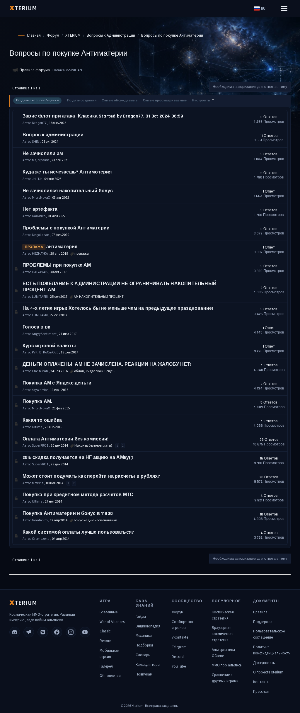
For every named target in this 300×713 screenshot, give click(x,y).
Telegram (179, 647)
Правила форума (35, 70)
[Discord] (14, 632)
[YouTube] (85, 632)
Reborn (105, 641)
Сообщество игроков (182, 625)
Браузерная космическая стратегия (222, 634)
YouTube (179, 666)
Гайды (141, 616)
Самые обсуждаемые (119, 100)
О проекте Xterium (268, 672)
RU (263, 8)
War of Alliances (112, 621)
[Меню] (284, 8)
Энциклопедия (148, 626)
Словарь (143, 655)
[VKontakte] (43, 632)
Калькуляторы (148, 664)
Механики (144, 635)
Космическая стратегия (223, 615)
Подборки (144, 645)
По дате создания (81, 100)
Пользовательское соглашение (269, 634)
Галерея (106, 666)
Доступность (264, 663)
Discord (178, 656)
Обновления (110, 675)
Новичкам (144, 674)
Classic (105, 631)
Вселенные (108, 612)
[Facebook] (57, 632)
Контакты (261, 682)
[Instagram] (71, 632)
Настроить (201, 100)
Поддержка (262, 621)
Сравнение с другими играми (225, 678)
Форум (177, 612)
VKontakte (180, 637)
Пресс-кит (261, 691)
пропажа (34, 247)
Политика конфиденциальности (272, 650)
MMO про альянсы (227, 665)
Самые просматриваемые (165, 100)
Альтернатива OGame (223, 652)
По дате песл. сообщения (37, 100)
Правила (260, 612)
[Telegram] (28, 632)
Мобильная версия (109, 653)
